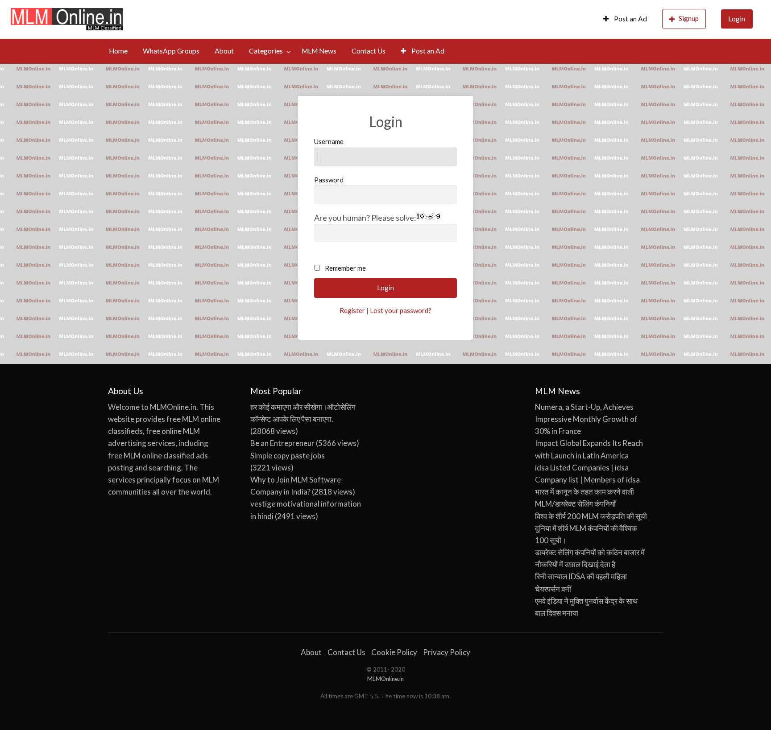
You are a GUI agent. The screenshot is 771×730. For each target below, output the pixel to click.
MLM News (319, 51)
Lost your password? (400, 310)
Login (736, 19)
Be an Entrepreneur (282, 443)
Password (329, 180)
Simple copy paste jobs (287, 455)
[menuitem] (625, 19)
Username (329, 141)
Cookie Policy (394, 652)
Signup (689, 18)
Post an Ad (630, 19)
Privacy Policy (446, 652)
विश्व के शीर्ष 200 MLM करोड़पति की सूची (591, 516)
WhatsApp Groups (171, 51)
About (224, 51)
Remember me (345, 268)
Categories (266, 51)
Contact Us (369, 51)
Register (352, 310)
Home (118, 51)
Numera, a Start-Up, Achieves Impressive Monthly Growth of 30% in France (586, 419)
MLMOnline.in (385, 678)
